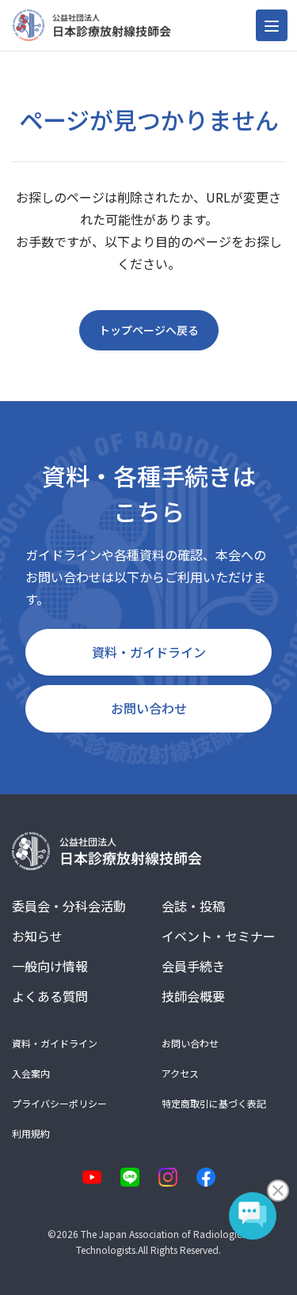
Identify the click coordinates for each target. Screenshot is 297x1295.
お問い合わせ (149, 708)
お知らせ (37, 935)
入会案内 (31, 1073)
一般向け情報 (50, 965)
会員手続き (193, 965)
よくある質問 (50, 995)
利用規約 (31, 1133)
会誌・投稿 (193, 905)
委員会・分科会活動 (69, 905)
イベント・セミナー (219, 935)
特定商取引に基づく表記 (214, 1103)
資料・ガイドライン (149, 651)
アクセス (180, 1073)
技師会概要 (193, 995)
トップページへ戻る (149, 330)
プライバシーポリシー (59, 1103)
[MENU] (271, 25)
